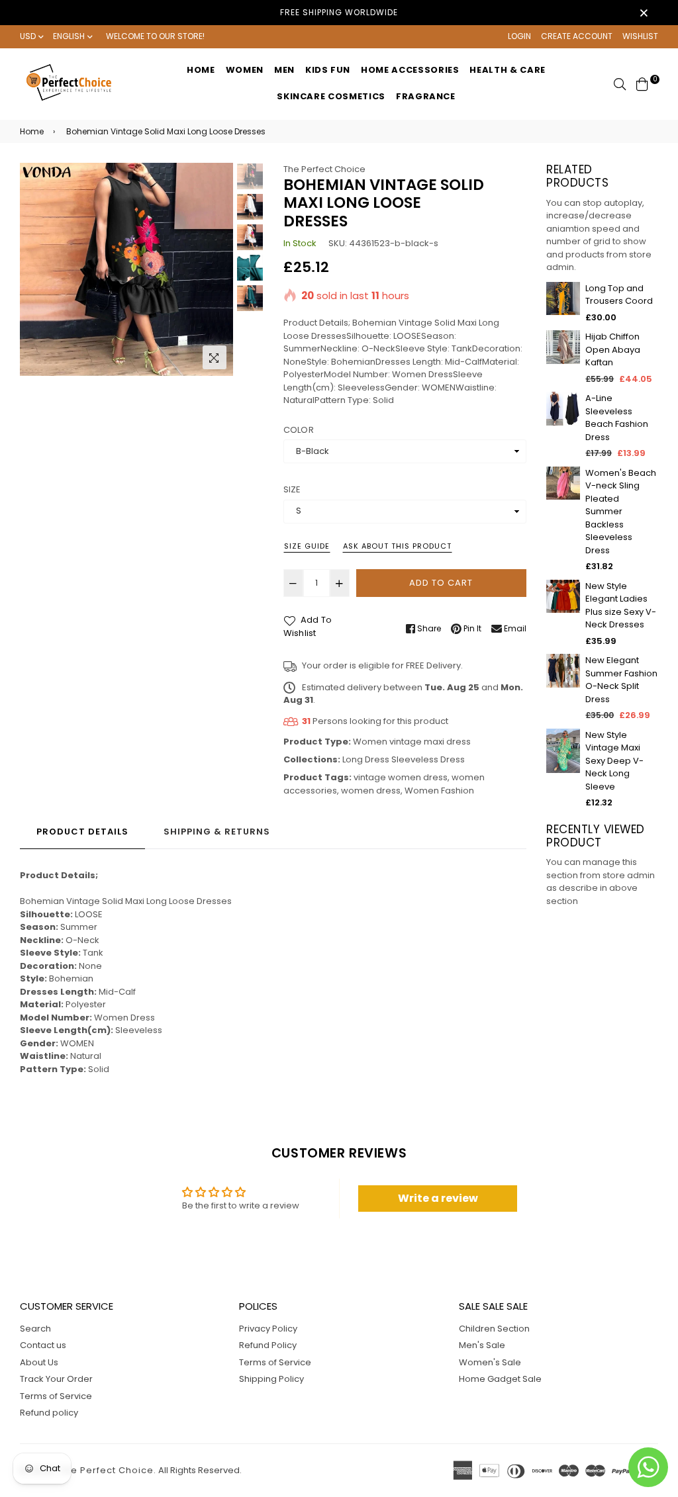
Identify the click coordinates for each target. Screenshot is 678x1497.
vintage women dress (401, 777)
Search (35, 1328)
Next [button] (216, 269)
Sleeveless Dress (428, 759)
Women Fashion (439, 790)
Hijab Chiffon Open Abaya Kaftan (612, 349)
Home (201, 70)
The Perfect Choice (324, 169)
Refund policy (49, 1412)
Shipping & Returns (217, 831)
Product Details (82, 831)
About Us (39, 1362)
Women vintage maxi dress (412, 741)
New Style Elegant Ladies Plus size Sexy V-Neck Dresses (620, 605)
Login (519, 36)
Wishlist (640, 36)
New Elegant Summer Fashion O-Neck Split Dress (621, 679)
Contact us (43, 1345)
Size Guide (307, 546)
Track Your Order (56, 1379)
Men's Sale (482, 1345)
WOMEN (245, 70)
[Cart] (642, 83)
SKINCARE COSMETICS (331, 96)
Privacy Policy (268, 1328)
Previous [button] (36, 269)
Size (292, 489)
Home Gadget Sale (500, 1379)
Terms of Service (56, 1396)
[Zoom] (214, 357)
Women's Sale (490, 1362)
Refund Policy (268, 1345)
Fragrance (426, 96)
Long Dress (365, 759)
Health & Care (507, 70)
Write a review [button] (438, 1198)
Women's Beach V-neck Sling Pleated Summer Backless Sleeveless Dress (620, 512)
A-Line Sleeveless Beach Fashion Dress (616, 417)
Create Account (576, 36)
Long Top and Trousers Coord (619, 295)
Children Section (494, 1328)
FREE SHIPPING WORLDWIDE (339, 12)
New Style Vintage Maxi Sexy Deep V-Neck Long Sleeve (614, 761)
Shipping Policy (271, 1379)
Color (298, 430)
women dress (371, 790)
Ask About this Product (397, 546)
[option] (126, 269)
